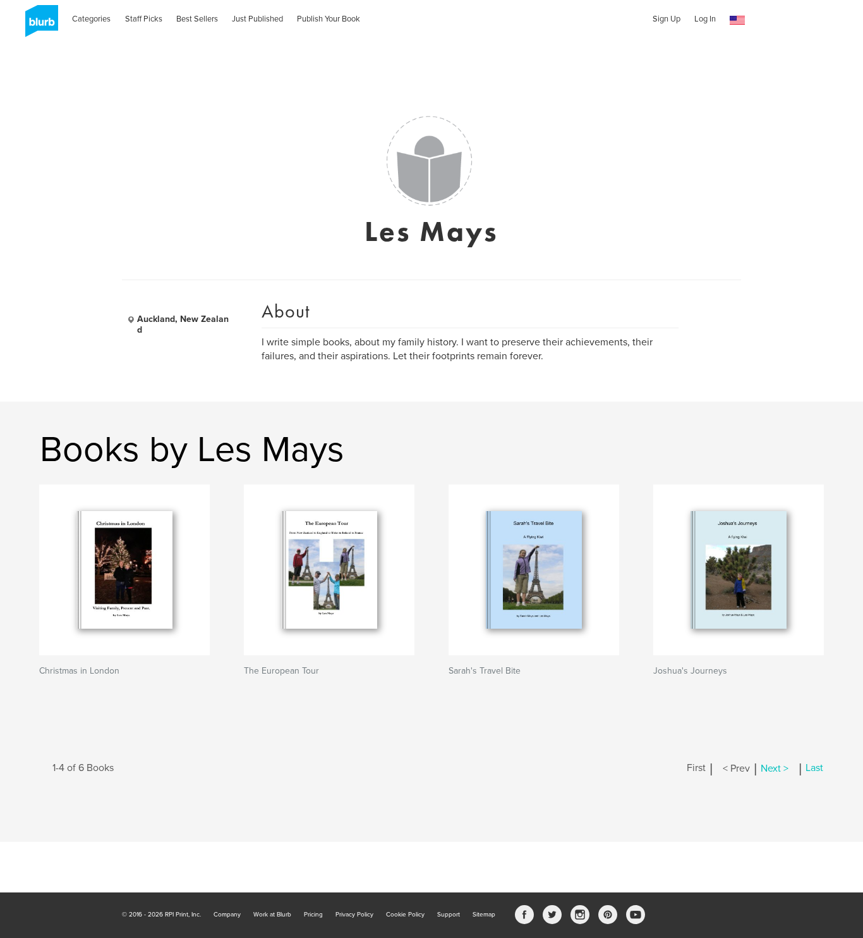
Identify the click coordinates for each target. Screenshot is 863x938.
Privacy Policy (354, 914)
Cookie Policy (405, 914)
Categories (91, 19)
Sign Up (666, 19)
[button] (737, 20)
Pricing (313, 914)
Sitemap (484, 914)
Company (227, 914)
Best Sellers (197, 19)
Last (814, 768)
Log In (705, 19)
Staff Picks (143, 19)
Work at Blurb (272, 914)
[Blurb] (37, 25)
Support (448, 914)
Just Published (257, 19)
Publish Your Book (328, 19)
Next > (774, 768)
